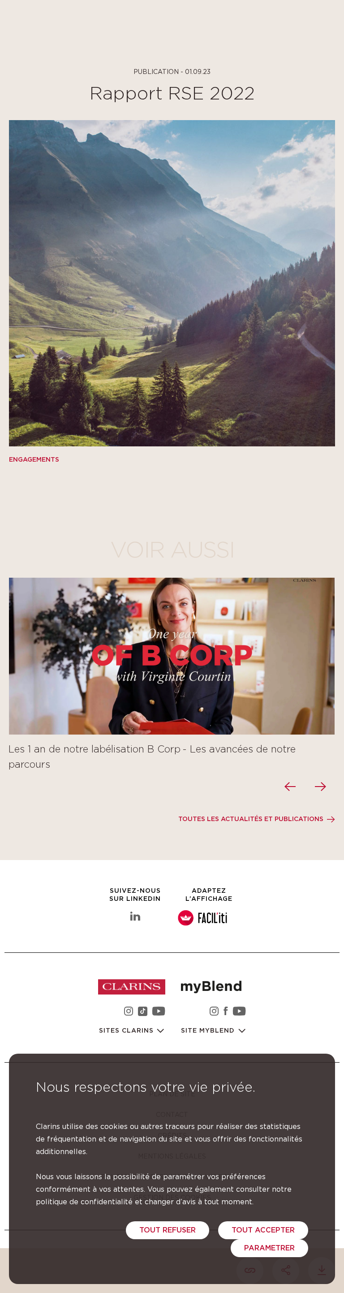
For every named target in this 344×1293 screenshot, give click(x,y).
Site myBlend (209, 1031)
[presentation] (291, 786)
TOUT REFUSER (167, 1230)
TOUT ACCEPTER (263, 1230)
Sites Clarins (127, 1031)
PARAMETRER (269, 1248)
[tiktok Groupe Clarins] (142, 1012)
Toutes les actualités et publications (250, 819)
